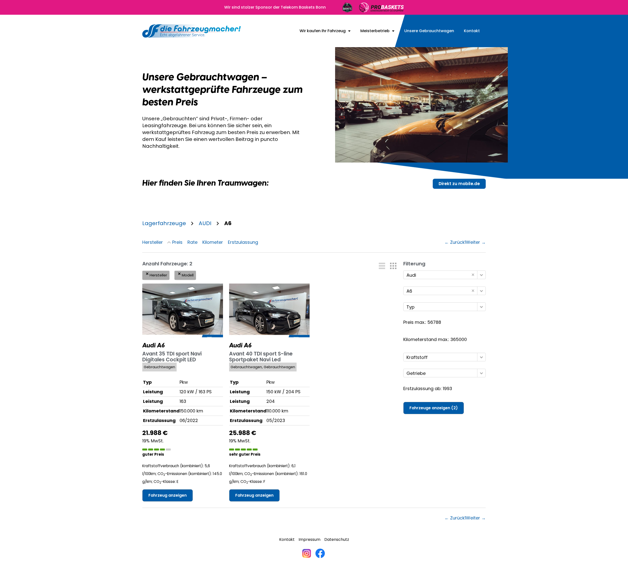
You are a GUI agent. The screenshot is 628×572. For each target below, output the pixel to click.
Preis (177, 242)
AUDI (205, 223)
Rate (192, 242)
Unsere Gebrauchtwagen (429, 30)
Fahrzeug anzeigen (167, 495)
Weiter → (476, 242)
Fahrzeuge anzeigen (433, 408)
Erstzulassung (243, 242)
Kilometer (212, 242)
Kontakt (472, 30)
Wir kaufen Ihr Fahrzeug (323, 30)
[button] (382, 266)
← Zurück (455, 242)
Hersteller (152, 242)
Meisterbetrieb (375, 30)
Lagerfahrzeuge (164, 223)
